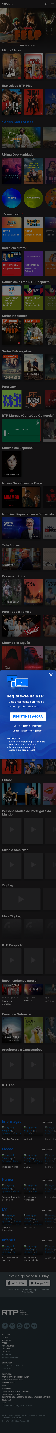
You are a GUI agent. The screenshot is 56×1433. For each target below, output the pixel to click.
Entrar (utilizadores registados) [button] (28, 730)
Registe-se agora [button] (28, 716)
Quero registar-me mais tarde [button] (28, 725)
